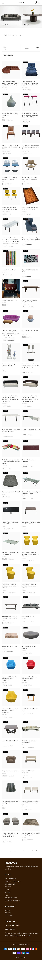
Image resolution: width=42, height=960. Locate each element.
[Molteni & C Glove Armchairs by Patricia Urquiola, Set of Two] (31, 790)
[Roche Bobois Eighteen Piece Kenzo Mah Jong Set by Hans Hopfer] (11, 448)
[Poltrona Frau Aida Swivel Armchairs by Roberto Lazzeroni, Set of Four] (11, 822)
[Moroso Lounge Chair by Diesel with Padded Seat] (31, 166)
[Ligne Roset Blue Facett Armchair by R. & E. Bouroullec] (11, 665)
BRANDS (8, 913)
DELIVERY (8, 890)
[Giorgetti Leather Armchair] (11, 759)
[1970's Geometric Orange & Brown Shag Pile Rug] (31, 196)
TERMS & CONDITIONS (12, 901)
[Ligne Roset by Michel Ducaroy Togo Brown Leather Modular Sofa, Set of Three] (11, 70)
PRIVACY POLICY (11, 898)
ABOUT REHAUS (10, 878)
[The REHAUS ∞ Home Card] (11, 288)
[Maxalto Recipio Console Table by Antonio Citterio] (11, 605)
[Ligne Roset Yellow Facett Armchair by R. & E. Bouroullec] (11, 697)
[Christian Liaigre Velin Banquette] (31, 759)
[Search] (39, 3)
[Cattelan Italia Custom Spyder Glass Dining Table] (31, 480)
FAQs (6, 895)
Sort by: (5, 48)
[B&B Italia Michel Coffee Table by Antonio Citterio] (31, 510)
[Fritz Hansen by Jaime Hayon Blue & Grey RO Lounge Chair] (31, 226)
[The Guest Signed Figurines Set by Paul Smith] (11, 352)
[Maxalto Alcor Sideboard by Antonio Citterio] (11, 510)
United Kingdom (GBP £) (20, 944)
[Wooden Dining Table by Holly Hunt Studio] (31, 288)
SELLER (7, 910)
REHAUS (21, 3)
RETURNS (8, 892)
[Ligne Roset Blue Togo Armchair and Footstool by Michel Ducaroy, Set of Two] (31, 70)
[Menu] (3, 3)
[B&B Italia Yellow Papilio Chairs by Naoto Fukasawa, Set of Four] (31, 541)
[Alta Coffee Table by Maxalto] (11, 729)
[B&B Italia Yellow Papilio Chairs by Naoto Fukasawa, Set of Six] (11, 573)
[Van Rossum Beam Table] (11, 635)
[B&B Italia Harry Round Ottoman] (31, 635)
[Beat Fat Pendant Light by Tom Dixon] (11, 102)
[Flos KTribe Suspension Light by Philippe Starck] (11, 790)
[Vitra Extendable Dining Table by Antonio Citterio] (11, 418)
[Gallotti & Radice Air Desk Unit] (31, 418)
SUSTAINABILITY (10, 884)
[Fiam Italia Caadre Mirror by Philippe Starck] (11, 541)
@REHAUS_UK (9, 929)
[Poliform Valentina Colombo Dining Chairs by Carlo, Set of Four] (31, 134)
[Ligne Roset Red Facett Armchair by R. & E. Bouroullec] (31, 665)
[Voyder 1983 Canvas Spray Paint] (31, 258)
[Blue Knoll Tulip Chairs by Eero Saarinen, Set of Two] (11, 166)
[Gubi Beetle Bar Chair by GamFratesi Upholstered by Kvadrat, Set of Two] (31, 102)
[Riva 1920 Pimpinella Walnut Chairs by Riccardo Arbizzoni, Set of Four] (11, 134)
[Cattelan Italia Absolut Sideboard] (31, 448)
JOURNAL (8, 887)
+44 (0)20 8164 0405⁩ (12, 925)
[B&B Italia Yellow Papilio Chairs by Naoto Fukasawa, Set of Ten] (31, 573)
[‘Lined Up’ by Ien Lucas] (11, 258)
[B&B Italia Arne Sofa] (31, 605)
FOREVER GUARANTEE (13, 881)
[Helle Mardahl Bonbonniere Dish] (31, 319)
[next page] (36, 850)
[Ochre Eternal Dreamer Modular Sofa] (31, 729)
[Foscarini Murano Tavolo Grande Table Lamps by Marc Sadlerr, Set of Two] (31, 352)
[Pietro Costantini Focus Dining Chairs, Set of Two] (11, 196)
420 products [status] (8, 55)
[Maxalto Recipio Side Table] (31, 697)
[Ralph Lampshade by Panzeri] (11, 480)
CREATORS (9, 916)
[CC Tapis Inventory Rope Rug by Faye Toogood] (31, 822)
